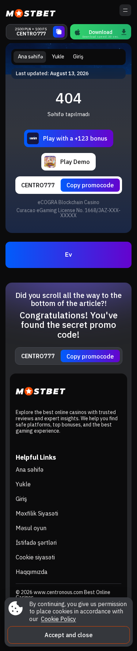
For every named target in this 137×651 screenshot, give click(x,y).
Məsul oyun (31, 528)
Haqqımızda (31, 571)
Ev (68, 254)
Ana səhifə (29, 469)
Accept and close (69, 635)
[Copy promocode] (59, 32)
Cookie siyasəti (35, 557)
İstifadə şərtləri (36, 542)
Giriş (21, 498)
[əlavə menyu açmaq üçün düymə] (125, 10)
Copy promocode (90, 185)
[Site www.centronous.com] (31, 12)
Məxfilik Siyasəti (37, 513)
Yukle (23, 484)
